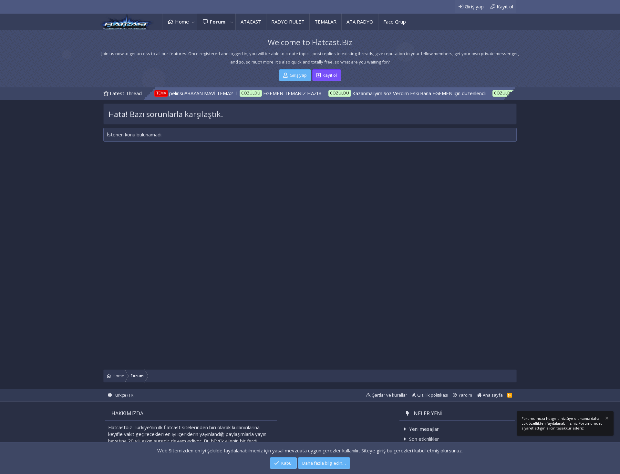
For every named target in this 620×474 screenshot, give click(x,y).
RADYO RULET (288, 21)
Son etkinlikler (424, 439)
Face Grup (394, 21)
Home (182, 21)
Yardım (465, 395)
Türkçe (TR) (123, 395)
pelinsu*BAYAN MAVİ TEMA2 (182, 93)
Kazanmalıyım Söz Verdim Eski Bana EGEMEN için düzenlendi (400, 93)
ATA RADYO (359, 21)
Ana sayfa (492, 395)
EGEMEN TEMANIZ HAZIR (273, 93)
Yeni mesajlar (424, 429)
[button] (193, 22)
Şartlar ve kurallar (389, 395)
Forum (217, 21)
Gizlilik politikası (432, 395)
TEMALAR (325, 21)
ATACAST (251, 21)
